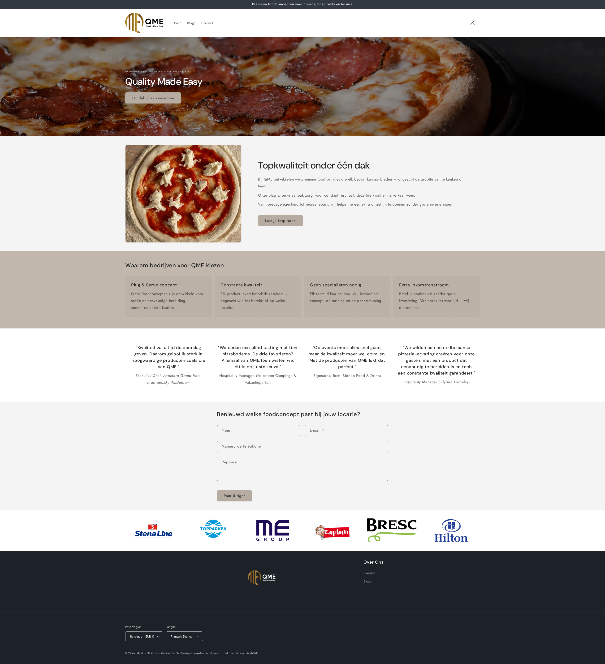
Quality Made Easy (148, 653)
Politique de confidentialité (241, 653)
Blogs (367, 581)
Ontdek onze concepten (153, 97)
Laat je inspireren (280, 220)
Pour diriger (234, 495)
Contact (369, 573)
